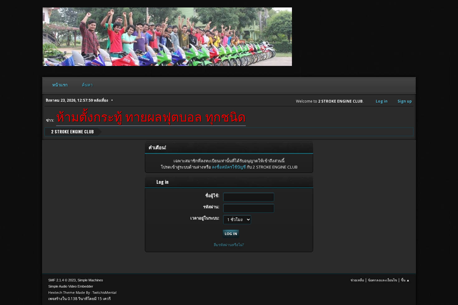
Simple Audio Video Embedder (70, 286)
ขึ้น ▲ (405, 280)
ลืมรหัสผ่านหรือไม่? (229, 244)
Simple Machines (90, 280)
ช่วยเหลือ (357, 280)
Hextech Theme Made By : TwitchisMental (82, 292)
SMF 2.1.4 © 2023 (62, 280)
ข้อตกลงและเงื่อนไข (382, 280)
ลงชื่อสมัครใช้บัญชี (229, 167)
